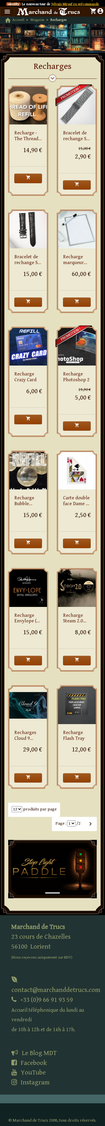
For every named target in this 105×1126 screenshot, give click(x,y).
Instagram (34, 1082)
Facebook (33, 1063)
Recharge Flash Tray (74, 735)
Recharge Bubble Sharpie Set (26, 503)
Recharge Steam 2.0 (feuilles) (73, 621)
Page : (60, 823)
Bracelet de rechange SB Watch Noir (27, 262)
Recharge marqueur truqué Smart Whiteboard (77, 265)
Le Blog (38, 1053)
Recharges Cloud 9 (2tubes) (25, 738)
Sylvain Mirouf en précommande (75, 4)
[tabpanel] (52, 869)
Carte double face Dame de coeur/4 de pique (77, 506)
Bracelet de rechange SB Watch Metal (76, 138)
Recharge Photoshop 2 (76, 377)
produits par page (39, 809)
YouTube (32, 1072)
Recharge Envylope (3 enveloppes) (27, 621)
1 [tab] (48, 887)
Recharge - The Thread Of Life (26, 138)
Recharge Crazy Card (25, 377)
